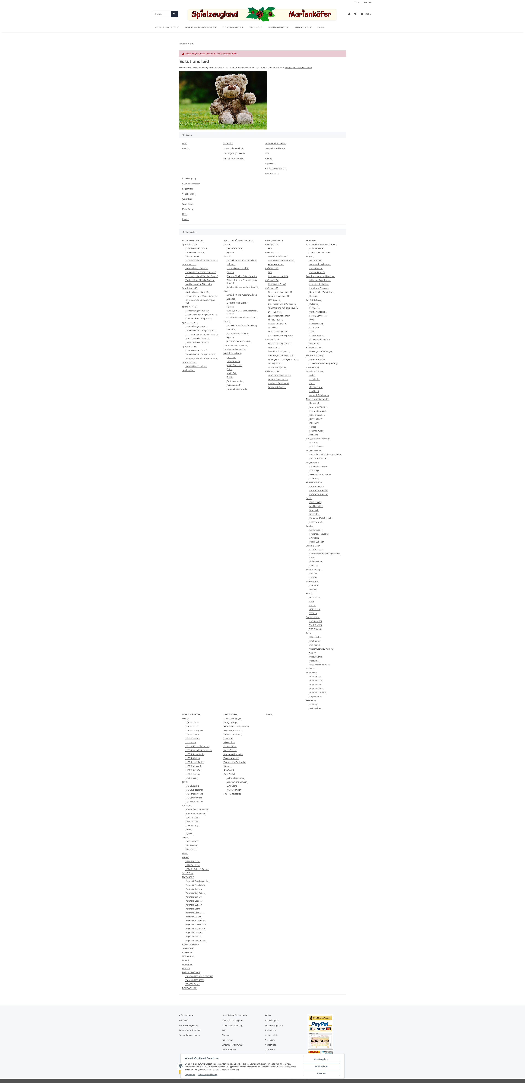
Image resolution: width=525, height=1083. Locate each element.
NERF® (185, 960)
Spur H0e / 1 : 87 (189, 288)
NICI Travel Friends (194, 801)
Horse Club (314, 403)
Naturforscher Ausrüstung (321, 292)
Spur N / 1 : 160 (189, 346)
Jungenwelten (312, 462)
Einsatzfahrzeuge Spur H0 (280, 292)
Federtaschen (315, 561)
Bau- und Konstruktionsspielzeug (321, 244)
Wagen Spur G (192, 256)
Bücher (309, 633)
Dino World (229, 770)
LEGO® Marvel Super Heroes (199, 750)
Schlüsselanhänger (232, 718)
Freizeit (189, 829)
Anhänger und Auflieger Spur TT (283, 359)
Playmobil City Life (194, 889)
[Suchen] (174, 14)
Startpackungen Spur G (196, 248)
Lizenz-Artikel (312, 581)
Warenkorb (187, 199)
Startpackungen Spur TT (197, 326)
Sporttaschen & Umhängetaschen (324, 553)
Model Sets (232, 373)
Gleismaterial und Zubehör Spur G (201, 260)
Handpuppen (315, 260)
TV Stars (313, 613)
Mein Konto (187, 209)
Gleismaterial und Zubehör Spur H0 (202, 276)
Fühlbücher (314, 641)
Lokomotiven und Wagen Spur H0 (201, 272)
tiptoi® (312, 652)
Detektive (313, 296)
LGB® (184, 853)
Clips (311, 601)
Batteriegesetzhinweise (275, 168)
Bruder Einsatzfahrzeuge (197, 809)
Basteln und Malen (314, 371)
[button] (349, 14)
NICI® (185, 782)
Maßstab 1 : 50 (271, 280)
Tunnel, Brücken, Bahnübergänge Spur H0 (242, 281)
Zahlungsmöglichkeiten (234, 153)
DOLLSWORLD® (189, 988)
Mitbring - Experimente (320, 280)
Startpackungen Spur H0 (197, 268)
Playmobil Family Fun (195, 885)
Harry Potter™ (315, 419)
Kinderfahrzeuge (314, 569)
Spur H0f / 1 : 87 (189, 306)
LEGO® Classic (192, 726)
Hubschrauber (233, 361)
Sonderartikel (188, 370)
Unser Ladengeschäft (233, 148)
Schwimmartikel (316, 335)
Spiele (309, 498)
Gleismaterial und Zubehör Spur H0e (200, 301)
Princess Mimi (230, 746)
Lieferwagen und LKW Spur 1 (281, 260)
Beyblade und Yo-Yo (233, 730)
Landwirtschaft (192, 817)
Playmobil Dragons (194, 901)
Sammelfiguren (316, 430)
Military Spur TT (275, 363)
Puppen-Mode (315, 268)
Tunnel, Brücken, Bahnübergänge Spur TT (242, 312)
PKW (270, 248)
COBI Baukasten (316, 248)
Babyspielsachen (314, 347)
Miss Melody (229, 742)
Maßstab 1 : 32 (271, 252)
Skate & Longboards (318, 315)
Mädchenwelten (313, 450)
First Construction (235, 381)
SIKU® (185, 837)
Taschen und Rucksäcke (234, 762)
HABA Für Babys (193, 861)
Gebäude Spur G (234, 248)
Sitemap (268, 158)
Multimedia (311, 672)
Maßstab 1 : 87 (271, 288)
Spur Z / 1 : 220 (189, 362)
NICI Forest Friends (194, 793)
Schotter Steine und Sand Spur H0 (242, 287)
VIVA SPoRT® (188, 956)
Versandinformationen (234, 158)
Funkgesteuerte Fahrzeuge (318, 438)
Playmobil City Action (195, 893)
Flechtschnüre (315, 387)
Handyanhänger (231, 722)
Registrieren (187, 188)
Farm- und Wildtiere (318, 407)
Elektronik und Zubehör (237, 268)
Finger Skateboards (232, 793)
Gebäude (231, 264)
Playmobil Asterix (193, 936)
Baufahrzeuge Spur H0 (278, 296)
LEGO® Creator (192, 734)
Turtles (312, 426)
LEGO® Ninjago (193, 758)
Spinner (227, 766)
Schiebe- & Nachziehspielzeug (323, 363)
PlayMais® (314, 391)
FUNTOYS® (187, 964)
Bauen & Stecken (317, 359)
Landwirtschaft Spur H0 (279, 315)
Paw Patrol (314, 585)
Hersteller (228, 143)
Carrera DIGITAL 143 (318, 490)
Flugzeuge (231, 357)
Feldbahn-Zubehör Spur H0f (198, 318)
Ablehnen (321, 1073)
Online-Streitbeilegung (275, 143)
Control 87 (273, 327)
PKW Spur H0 (274, 300)
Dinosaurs (314, 423)
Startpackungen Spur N (196, 350)
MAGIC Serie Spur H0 (277, 331)
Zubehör (313, 577)
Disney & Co (314, 609)
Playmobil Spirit (193, 908)
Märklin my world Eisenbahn (199, 284)
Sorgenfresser (230, 750)
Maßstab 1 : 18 (271, 244)
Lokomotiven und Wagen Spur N (200, 354)
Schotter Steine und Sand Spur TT (242, 317)
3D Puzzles (314, 538)
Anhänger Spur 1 (276, 264)
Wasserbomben (234, 789)
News (357, 2)
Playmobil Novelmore (195, 920)
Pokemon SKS (315, 621)
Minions (313, 589)
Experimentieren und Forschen (320, 276)
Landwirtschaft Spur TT (278, 351)
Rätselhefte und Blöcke (319, 664)
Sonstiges (313, 565)
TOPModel (228, 738)
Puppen (309, 256)
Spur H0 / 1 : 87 (189, 264)
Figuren (230, 252)
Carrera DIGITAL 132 (318, 494)
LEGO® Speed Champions (197, 746)
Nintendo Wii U (316, 688)
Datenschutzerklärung (208, 1074)
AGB (267, 153)
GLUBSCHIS (314, 597)
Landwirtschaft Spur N (278, 383)
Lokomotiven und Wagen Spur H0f (201, 314)
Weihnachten (315, 708)
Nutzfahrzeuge (192, 825)
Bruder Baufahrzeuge (195, 813)
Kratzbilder (314, 379)
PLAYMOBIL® (188, 877)
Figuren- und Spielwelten (317, 399)
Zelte (311, 331)
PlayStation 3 (315, 696)
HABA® (185, 857)
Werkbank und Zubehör (320, 474)
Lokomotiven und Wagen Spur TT (201, 330)
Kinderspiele (315, 502)
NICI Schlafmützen (194, 797)
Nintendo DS (315, 676)
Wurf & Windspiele (318, 312)
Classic (312, 605)
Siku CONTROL (192, 841)
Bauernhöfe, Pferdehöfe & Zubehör (325, 454)
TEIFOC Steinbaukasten (320, 252)
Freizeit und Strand (232, 734)
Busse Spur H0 (275, 312)
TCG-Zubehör (315, 629)
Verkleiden (311, 700)
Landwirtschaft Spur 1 (278, 256)
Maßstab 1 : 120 (272, 339)
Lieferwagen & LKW (277, 284)
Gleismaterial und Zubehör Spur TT (202, 334)
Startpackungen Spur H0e (197, 292)
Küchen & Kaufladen (318, 458)
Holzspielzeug (312, 367)
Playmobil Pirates (193, 916)
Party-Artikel (229, 774)
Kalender (310, 668)
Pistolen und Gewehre (319, 339)
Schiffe (230, 377)
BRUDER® (186, 805)
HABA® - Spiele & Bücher (197, 869)
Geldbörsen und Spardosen (236, 726)
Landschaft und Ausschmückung (242, 260)
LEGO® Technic (193, 774)
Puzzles (309, 526)
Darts (311, 319)
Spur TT (227, 291)
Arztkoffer (313, 478)
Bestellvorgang (189, 178)
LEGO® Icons (191, 778)
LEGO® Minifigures (194, 730)
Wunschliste (187, 204)
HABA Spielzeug (193, 865)
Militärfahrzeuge (234, 365)
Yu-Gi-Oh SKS (315, 625)
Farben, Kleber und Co (237, 389)
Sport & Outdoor (313, 300)
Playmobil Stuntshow (195, 928)
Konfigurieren (321, 1066)
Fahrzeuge (314, 470)
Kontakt (367, 2)
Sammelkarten (312, 617)
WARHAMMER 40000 (195, 980)
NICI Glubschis (192, 786)
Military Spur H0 (275, 319)
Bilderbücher (315, 637)
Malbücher (314, 660)
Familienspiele (316, 506)
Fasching (313, 704)
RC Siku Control (316, 446)
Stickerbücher (315, 656)
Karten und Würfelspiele (320, 518)
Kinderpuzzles (316, 530)
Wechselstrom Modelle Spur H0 (200, 280)
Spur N (227, 321)
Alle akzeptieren (321, 1059)
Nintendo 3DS (315, 680)
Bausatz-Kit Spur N (276, 387)
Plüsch (309, 593)
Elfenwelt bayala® (317, 411)
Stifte (311, 557)
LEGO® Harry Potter (195, 762)
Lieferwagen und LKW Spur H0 (282, 304)
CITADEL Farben (193, 984)
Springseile (314, 308)
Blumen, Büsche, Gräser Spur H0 (242, 276)
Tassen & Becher (231, 758)
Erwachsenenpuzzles (319, 534)
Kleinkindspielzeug (314, 355)
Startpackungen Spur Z (196, 366)
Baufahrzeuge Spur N (278, 379)
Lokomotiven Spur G (195, 252)
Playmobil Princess (194, 932)
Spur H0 (227, 256)
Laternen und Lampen (237, 782)
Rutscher (313, 573)
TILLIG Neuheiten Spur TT (197, 342)
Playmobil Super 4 (194, 904)
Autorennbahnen (314, 482)
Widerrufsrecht (272, 173)
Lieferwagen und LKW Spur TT (282, 355)
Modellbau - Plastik (232, 353)
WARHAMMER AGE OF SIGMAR (199, 976)
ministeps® (314, 645)
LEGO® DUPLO (192, 722)
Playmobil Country (194, 897)
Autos (229, 369)
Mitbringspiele (316, 522)
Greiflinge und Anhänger (320, 351)
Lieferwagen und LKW (278, 276)
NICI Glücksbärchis (194, 789)
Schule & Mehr (313, 545)
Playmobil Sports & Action (197, 881)
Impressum (190, 1074)
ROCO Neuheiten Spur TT (197, 338)
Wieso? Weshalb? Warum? (321, 649)
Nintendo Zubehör (317, 692)
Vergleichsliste (189, 194)
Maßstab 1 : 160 (272, 371)
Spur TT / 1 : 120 (189, 322)
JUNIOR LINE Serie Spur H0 (280, 335)
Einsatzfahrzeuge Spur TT (280, 343)
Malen (312, 375)
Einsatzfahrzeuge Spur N (279, 375)
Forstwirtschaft (192, 821)
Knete (312, 383)
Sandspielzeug (316, 323)
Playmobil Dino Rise (195, 912)
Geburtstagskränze (235, 778)
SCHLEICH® (187, 873)
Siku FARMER (191, 845)
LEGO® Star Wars (194, 770)
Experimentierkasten (318, 284)
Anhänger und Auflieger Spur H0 (283, 308)
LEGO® (185, 718)
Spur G (227, 244)
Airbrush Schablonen (319, 395)
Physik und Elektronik (319, 288)
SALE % (269, 714)
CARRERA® (187, 952)
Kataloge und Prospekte (234, 349)
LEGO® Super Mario (195, 754)
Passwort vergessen (191, 183)
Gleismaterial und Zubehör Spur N (201, 358)
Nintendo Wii (315, 684)
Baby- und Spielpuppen (320, 264)
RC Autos (313, 442)
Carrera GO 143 (316, 486)
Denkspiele (314, 514)
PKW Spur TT (274, 347)
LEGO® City (191, 742)
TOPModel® (187, 948)
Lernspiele (314, 510)
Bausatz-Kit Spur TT (277, 367)
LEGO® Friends (192, 738)
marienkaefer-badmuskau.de (298, 67)
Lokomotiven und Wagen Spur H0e (201, 296)
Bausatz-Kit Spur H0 (277, 323)
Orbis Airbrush (233, 385)
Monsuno (313, 434)
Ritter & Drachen (317, 415)
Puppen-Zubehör (317, 272)
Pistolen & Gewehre (318, 466)
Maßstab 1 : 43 (271, 268)
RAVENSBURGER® (190, 944)
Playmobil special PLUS (196, 924)
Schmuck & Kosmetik (233, 754)
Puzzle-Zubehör (316, 541)
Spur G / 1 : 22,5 (189, 244)
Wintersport (314, 343)
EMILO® (186, 968)
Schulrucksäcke (316, 549)
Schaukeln (314, 327)
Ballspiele (313, 304)
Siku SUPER (191, 849)
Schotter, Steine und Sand (239, 341)
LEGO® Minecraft (194, 766)
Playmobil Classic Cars (196, 940)
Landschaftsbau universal (235, 345)
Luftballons (232, 786)
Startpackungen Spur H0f (197, 310)
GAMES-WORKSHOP (191, 972)
